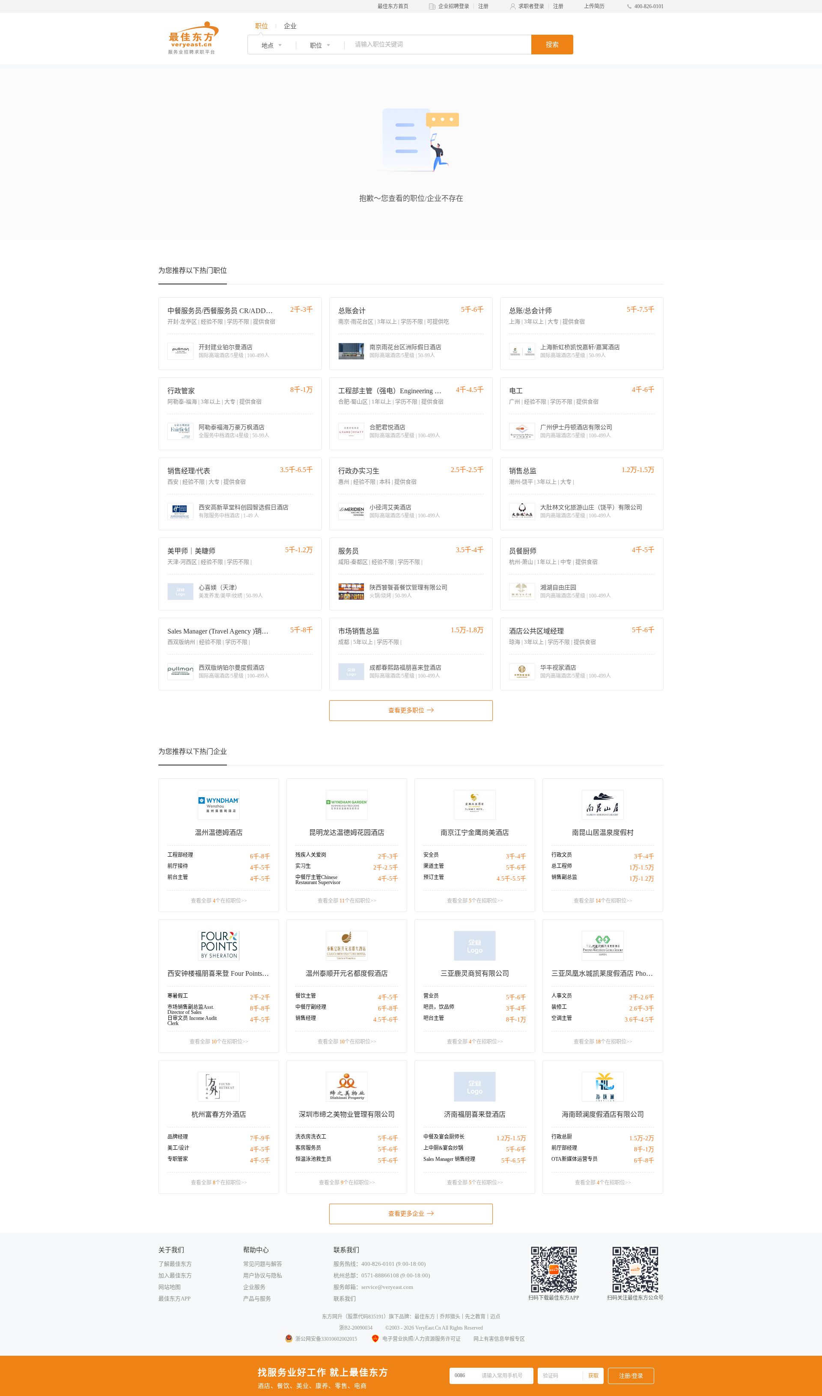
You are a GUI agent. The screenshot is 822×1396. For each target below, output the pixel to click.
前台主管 (177, 877)
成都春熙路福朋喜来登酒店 (405, 668)
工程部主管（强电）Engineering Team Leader (391, 391)
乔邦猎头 (450, 1317)
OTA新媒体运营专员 (574, 1159)
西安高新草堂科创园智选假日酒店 (244, 508)
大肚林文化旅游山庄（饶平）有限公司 (591, 508)
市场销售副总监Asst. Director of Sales (190, 1009)
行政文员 (561, 855)
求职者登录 (531, 6)
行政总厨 (561, 1136)
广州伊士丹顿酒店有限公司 (576, 427)
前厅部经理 (564, 1148)
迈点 (495, 1317)
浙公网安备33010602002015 (326, 1339)
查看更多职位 (406, 710)
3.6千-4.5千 (639, 1019)
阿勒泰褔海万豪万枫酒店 (232, 427)
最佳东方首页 (393, 6)
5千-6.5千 (513, 1160)
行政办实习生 (358, 471)
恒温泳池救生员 (313, 1159)
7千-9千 (260, 1138)
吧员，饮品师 (438, 1007)
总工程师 (561, 866)
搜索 (552, 44)
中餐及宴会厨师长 (444, 1136)
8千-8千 (260, 1008)
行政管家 (181, 391)
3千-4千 (516, 856)
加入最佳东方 (175, 1275)
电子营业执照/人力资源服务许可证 (421, 1339)
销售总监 (522, 471)
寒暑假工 (177, 995)
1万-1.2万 (641, 879)
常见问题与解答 (262, 1264)
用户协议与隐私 (262, 1275)
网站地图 (169, 1287)
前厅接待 (177, 866)
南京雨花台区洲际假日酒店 (405, 347)
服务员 (348, 551)
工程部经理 (180, 855)
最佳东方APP (174, 1298)
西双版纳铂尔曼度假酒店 (232, 668)
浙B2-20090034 (355, 1328)
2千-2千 (260, 997)
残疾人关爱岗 (310, 855)
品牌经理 (177, 1136)
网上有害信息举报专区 (499, 1339)
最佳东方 (424, 1317)
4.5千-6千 (385, 1019)
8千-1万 (516, 1019)
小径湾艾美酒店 (390, 508)
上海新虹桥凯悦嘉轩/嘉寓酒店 (580, 347)
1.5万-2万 (641, 1138)
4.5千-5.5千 (511, 879)
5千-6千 (516, 867)
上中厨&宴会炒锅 (443, 1148)
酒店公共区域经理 (536, 631)
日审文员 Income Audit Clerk (192, 1021)
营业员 (431, 995)
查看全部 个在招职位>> (219, 901)
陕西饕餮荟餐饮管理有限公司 (408, 588)
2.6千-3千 (641, 1008)
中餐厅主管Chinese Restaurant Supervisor (317, 880)
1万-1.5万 (641, 867)
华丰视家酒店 (558, 668)
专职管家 (177, 1159)
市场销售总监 (358, 631)
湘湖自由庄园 (558, 588)
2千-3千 (388, 856)
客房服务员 (308, 1148)
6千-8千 (260, 856)
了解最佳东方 (175, 1264)
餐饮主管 (305, 995)
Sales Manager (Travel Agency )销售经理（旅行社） (220, 631)
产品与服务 (257, 1298)
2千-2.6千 (641, 997)
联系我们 (345, 1298)
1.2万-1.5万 (511, 1138)
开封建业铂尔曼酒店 (226, 347)
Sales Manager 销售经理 (449, 1159)
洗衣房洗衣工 (310, 1136)
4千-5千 (260, 867)
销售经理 (305, 1018)
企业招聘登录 (453, 6)
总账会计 (352, 310)
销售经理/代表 (188, 471)
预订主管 (433, 877)
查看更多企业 (406, 1214)
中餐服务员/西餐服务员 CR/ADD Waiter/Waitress (220, 310)
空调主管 (561, 1018)
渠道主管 (433, 866)
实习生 (303, 866)
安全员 (431, 855)
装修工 (559, 1007)
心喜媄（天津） (220, 588)
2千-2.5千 (385, 867)
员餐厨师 (522, 551)
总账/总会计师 (530, 310)
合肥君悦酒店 (387, 427)
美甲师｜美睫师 (191, 551)
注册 (483, 6)
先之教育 (475, 1317)
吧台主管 (433, 1018)
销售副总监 (564, 877)
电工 (516, 391)
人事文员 (561, 995)
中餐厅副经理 (310, 1007)
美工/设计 (178, 1148)
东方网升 (332, 1317)
